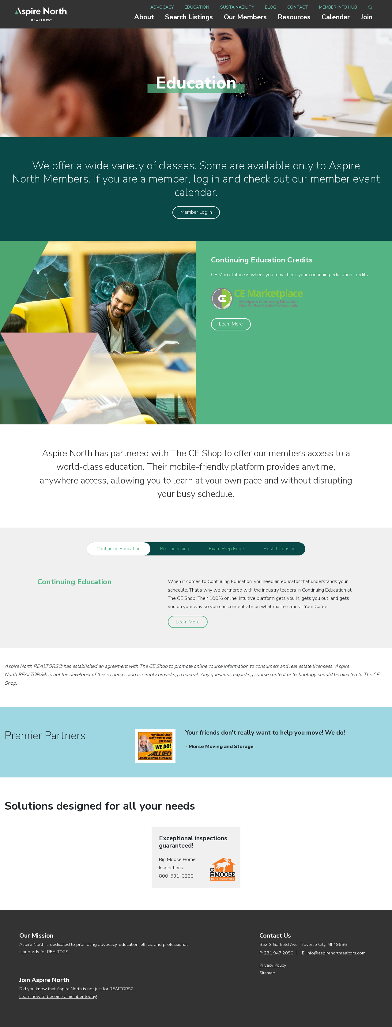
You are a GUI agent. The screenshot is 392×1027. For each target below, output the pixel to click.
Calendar (336, 17)
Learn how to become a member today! (58, 996)
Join (366, 17)
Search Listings (189, 17)
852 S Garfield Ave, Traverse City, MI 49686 (303, 944)
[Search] (370, 7)
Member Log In (196, 212)
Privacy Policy (272, 965)
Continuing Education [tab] (118, 548)
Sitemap (267, 973)
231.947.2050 (278, 953)
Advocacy (162, 7)
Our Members (245, 17)
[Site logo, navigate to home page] (41, 14)
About (144, 17)
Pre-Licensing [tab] (174, 548)
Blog (270, 7)
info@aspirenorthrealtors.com (336, 953)
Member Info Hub (338, 7)
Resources (294, 17)
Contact (297, 7)
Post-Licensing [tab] (280, 548)
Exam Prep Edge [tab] (226, 548)
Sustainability (237, 7)
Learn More (231, 324)
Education (197, 7)
